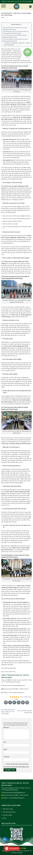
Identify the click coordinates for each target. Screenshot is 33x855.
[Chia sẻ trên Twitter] (14, 702)
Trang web (6, 756)
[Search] (30, 6)
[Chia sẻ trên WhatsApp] (6, 702)
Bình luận (6, 727)
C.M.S (24, 848)
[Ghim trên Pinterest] (23, 702)
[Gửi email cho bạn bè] (19, 702)
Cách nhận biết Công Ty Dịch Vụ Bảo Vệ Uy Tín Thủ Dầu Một (8, 711)
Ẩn (20, 24)
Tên (5, 742)
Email (5, 749)
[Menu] (4, 7)
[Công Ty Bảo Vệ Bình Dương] (16, 7)
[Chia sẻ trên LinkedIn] (27, 702)
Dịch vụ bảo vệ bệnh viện (8, 671)
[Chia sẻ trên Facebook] (10, 702)
